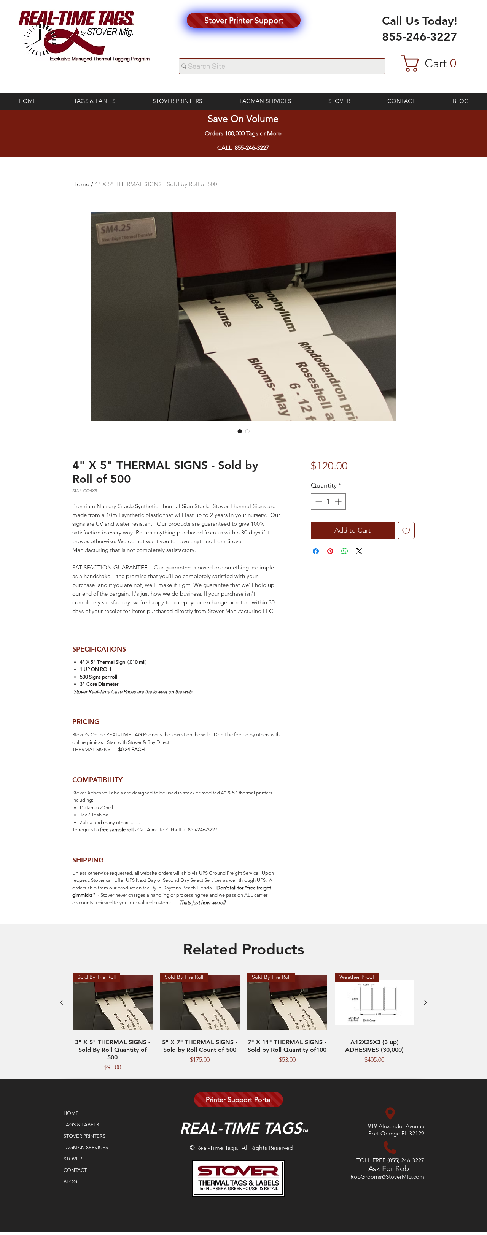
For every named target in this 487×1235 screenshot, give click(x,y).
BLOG (70, 1181)
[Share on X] (359, 551)
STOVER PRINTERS (84, 1136)
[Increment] (339, 501)
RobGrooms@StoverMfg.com (387, 1176)
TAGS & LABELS (81, 1124)
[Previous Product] (61, 1002)
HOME (71, 1113)
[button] (436, 63)
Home (80, 184)
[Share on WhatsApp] (344, 551)
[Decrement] (318, 501)
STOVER (73, 1159)
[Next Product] (425, 1002)
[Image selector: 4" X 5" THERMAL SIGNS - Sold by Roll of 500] (240, 431)
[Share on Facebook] (315, 551)
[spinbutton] (328, 501)
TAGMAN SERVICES (86, 1147)
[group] (243, 1022)
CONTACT (75, 1170)
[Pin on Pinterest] (330, 551)
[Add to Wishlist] (406, 530)
